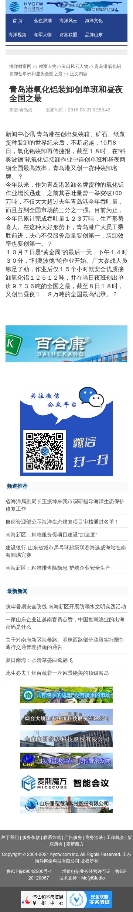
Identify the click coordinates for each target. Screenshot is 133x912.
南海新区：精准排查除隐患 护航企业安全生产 (58, 567)
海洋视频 (17, 34)
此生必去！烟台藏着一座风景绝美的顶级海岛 (57, 672)
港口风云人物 (75, 66)
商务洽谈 (94, 837)
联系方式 (52, 837)
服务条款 (31, 837)
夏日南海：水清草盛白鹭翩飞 (39, 659)
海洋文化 (94, 20)
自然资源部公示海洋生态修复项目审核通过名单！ (62, 521)
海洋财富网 (20, 66)
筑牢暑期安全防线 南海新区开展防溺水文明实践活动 (66, 606)
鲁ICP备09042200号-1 (29, 871)
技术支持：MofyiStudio (82, 877)
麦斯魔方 (75, 843)
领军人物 (43, 34)
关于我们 (10, 837)
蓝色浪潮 (43, 20)
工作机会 (115, 837)
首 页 (18, 20)
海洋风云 (68, 20)
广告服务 (73, 837)
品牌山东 (94, 34)
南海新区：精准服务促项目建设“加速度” (51, 534)
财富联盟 (68, 34)
